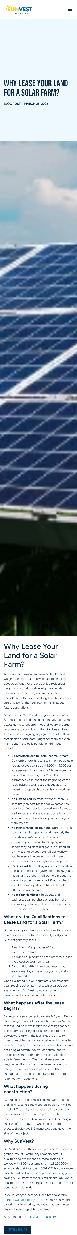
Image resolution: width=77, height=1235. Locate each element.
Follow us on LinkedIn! (41, 1217)
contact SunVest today (19, 1200)
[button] (70, 9)
